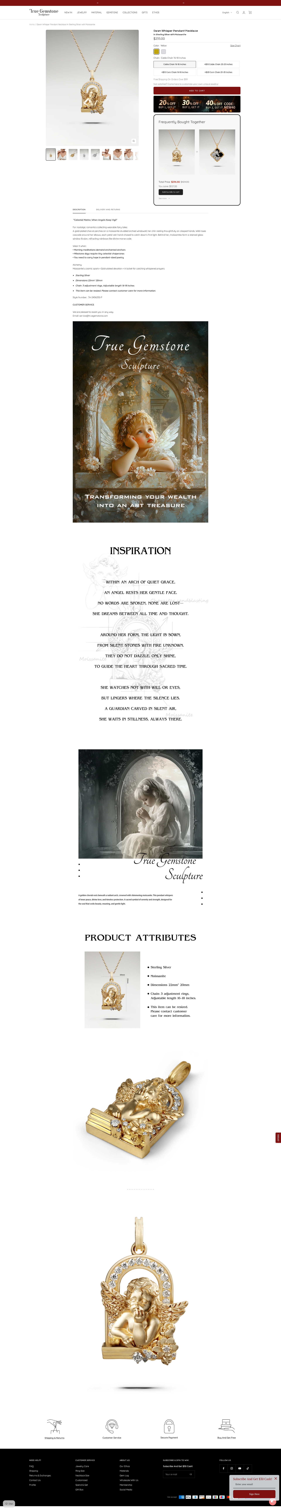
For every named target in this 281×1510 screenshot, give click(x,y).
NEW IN (68, 12)
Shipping (33, 1470)
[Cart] (250, 12)
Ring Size (80, 1470)
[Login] (244, 12)
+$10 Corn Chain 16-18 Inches (174, 72)
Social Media (126, 1489)
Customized (81, 1480)
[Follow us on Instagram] (232, 1468)
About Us (125, 1460)
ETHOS (155, 12)
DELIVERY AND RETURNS (108, 210)
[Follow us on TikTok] (248, 1468)
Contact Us (35, 1480)
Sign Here (254, 1494)
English (225, 12)
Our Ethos (125, 1466)
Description (79, 210)
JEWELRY (82, 12)
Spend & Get (82, 1484)
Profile (32, 1484)
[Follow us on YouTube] (240, 1468)
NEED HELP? (35, 1460)
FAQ (31, 1466)
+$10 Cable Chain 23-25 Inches (218, 64)
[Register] (190, 1474)
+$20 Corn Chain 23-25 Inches (218, 72)
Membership (126, 1484)
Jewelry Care (82, 1466)
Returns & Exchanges (40, 1475)
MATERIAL (96, 12)
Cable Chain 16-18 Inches (174, 64)
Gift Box (79, 1489)
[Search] (237, 12)
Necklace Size (82, 1475)
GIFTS (145, 12)
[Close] (275, 1478)
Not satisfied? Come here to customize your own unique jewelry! (186, 84)
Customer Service (85, 1460)
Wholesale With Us (129, 1480)
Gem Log (124, 1475)
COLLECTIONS (130, 12)
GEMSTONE (112, 12)
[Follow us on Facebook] (224, 1468)
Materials (124, 1470)
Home (32, 24)
